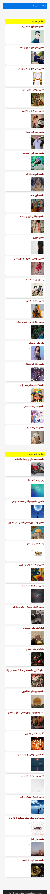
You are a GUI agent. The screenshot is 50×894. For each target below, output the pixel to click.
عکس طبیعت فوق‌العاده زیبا (32, 797)
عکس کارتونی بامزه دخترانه (32, 385)
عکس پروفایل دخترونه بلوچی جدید (28, 258)
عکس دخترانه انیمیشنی (34, 406)
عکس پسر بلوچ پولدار (34, 132)
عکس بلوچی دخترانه (35, 174)
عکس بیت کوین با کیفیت (33, 860)
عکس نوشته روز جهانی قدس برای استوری (26, 522)
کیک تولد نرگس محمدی (33, 628)
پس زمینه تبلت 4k (36, 480)
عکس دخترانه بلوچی (35, 300)
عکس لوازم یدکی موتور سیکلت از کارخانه (26, 818)
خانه (44, 5)
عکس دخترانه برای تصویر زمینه (30, 322)
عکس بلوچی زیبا (37, 195)
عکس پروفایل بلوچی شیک (32, 89)
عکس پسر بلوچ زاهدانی (33, 153)
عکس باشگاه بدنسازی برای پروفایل (28, 607)
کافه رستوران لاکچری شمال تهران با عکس (26, 712)
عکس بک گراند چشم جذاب (32, 585)
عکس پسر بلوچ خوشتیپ (33, 26)
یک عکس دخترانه (36, 343)
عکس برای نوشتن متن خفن (32, 775)
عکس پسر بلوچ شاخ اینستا (32, 47)
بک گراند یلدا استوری (35, 649)
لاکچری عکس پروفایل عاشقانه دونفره (28, 501)
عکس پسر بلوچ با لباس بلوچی (31, 68)
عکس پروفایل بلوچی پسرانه (32, 216)
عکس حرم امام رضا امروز (33, 691)
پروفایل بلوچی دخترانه (34, 279)
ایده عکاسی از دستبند (34, 543)
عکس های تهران (37, 839)
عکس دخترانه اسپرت (35, 427)
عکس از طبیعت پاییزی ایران (31, 564)
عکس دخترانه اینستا (35, 364)
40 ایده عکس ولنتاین (34, 733)
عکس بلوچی (38, 237)
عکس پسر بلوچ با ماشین (33, 111)
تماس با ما (35, 5)
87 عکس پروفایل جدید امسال (31, 754)
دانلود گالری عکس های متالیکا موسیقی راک (25, 670)
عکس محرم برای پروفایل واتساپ (29, 459)
